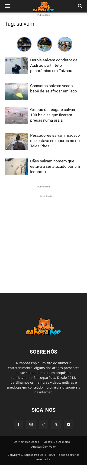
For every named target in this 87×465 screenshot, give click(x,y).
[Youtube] (68, 424)
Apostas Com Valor (43, 447)
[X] (56, 424)
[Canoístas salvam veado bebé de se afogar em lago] (16, 91)
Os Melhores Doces (26, 442)
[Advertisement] (43, 242)
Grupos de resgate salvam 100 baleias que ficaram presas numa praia (53, 115)
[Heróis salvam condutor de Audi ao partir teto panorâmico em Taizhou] (16, 65)
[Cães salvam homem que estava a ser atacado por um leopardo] (16, 166)
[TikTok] (43, 424)
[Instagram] (31, 424)
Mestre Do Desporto (56, 442)
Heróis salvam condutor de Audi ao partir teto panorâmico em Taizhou (53, 65)
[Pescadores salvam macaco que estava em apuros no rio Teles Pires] (16, 141)
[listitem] (24, 44)
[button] (7, 6)
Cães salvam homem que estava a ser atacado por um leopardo (55, 166)
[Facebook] (18, 424)
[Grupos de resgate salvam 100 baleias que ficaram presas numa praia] (16, 115)
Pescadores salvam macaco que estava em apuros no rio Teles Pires (55, 140)
